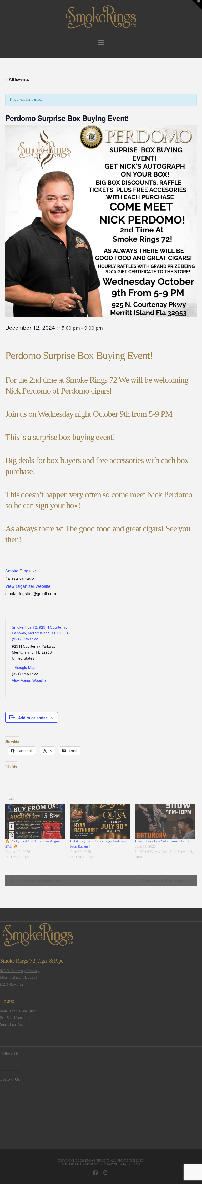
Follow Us (9, 1053)
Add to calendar (32, 717)
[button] (101, 42)
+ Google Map (24, 667)
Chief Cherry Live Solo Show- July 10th (163, 841)
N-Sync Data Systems (123, 1164)
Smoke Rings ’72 (21, 571)
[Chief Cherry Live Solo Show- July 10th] (165, 821)
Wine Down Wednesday (38, 880)
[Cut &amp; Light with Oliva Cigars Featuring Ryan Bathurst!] (100, 821)
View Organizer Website (27, 586)
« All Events (17, 79)
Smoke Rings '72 (97, 1160)
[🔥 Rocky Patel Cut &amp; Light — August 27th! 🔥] (35, 821)
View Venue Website (29, 680)
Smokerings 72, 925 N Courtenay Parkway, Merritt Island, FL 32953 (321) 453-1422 (40, 633)
